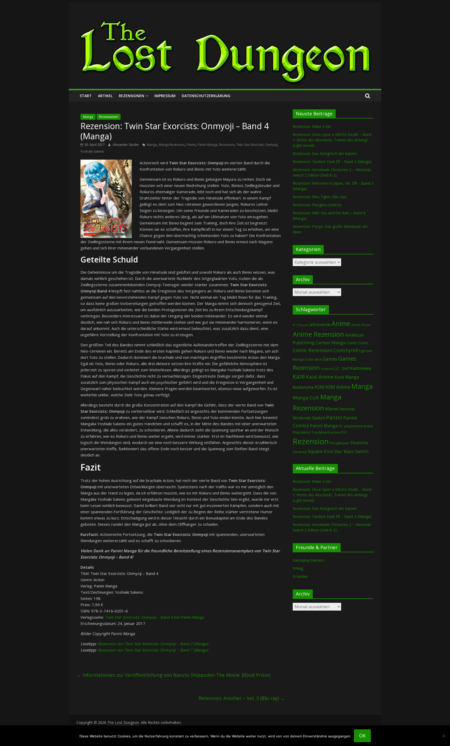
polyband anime (327, 432)
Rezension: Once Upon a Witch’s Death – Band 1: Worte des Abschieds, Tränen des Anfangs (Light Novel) (332, 140)
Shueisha (359, 443)
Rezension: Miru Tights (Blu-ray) (319, 196)
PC (341, 426)
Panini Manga (207, 144)
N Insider (300, 576)
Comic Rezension (312, 350)
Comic (351, 342)
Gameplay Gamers (308, 560)
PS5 (344, 432)
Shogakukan (339, 443)
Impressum (165, 95)
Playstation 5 (303, 432)
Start (86, 95)
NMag (298, 568)
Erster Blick (313, 359)
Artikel (105, 95)
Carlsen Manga (330, 343)
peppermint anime (358, 426)
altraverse (320, 324)
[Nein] (443, 735)
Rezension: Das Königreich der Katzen (325, 153)
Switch (361, 451)
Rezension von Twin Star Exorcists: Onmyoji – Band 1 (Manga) (153, 650)
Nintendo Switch (309, 418)
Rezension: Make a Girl (312, 126)
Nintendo (347, 408)
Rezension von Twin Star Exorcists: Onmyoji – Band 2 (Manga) (153, 643)
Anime (341, 323)
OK (362, 735)
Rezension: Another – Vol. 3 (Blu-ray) (241, 698)
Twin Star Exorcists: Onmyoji (257, 144)
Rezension (226, 144)
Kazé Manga (347, 377)
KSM (319, 387)
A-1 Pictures (301, 325)
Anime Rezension (318, 334)
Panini (191, 144)
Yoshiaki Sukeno (92, 151)
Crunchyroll (345, 350)
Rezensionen (131, 95)
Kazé (299, 376)
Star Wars (344, 451)
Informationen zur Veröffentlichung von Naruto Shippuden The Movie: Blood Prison (173, 675)
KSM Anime (337, 387)
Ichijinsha (327, 369)
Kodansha (303, 387)
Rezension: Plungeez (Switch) (317, 204)
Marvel (332, 409)
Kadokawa (360, 368)
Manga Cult (306, 397)
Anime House (361, 325)
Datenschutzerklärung (206, 95)
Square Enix (320, 451)
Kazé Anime (320, 376)
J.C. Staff (342, 368)
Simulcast (300, 452)
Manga (88, 117)
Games (330, 359)
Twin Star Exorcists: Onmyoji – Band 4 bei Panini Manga (154, 617)
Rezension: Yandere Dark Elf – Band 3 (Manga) (332, 161)
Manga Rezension (172, 144)
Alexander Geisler (126, 144)
